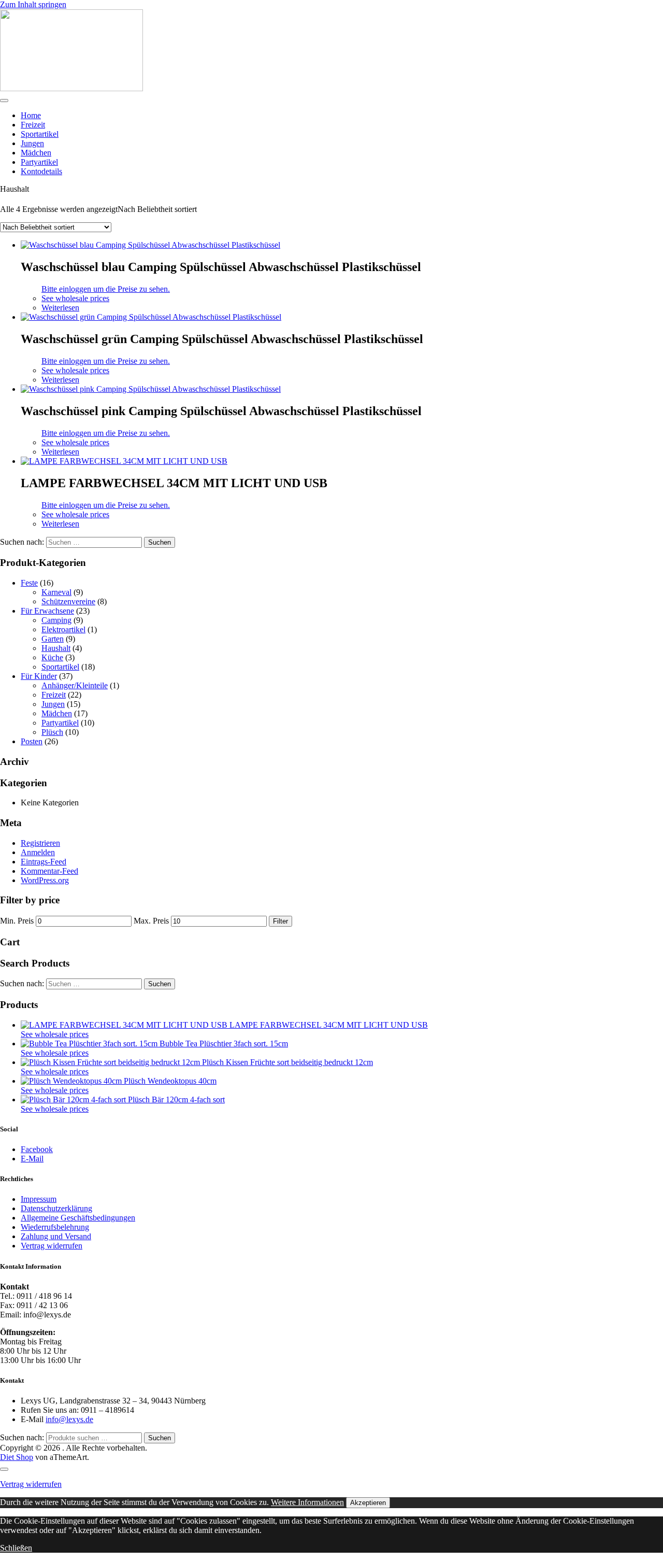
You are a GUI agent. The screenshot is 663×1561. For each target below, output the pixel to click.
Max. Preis (151, 920)
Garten (52, 638)
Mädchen (36, 152)
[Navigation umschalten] (4, 100)
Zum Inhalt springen (33, 4)
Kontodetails (41, 171)
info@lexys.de (69, 1419)
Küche (52, 657)
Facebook (37, 1149)
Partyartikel (39, 162)
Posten (31, 741)
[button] (75, 298)
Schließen (16, 1547)
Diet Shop (16, 1457)
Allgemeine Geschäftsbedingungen (78, 1217)
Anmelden (38, 852)
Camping (56, 620)
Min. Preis (17, 920)
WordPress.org (45, 880)
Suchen (159, 1438)
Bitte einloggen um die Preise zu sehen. (105, 289)
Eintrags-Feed (43, 861)
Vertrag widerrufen (51, 1245)
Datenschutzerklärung (56, 1208)
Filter (280, 921)
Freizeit (33, 124)
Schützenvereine (68, 601)
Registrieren (40, 843)
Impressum (38, 1199)
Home (31, 115)
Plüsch (52, 732)
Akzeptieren (368, 1503)
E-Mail (32, 1158)
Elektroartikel (63, 629)
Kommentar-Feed (49, 871)
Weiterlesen (60, 307)
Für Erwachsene (47, 610)
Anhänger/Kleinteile (74, 685)
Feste (29, 582)
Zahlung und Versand (56, 1236)
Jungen (32, 143)
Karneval (56, 592)
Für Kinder (39, 676)
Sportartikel (40, 134)
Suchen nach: (22, 1437)
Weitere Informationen (307, 1502)
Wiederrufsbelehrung (55, 1227)
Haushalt (55, 648)
